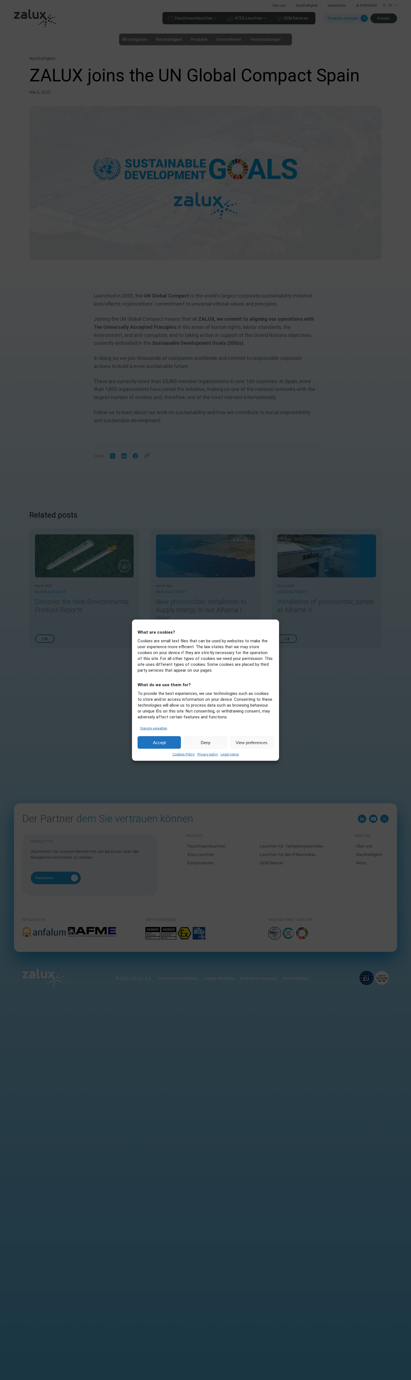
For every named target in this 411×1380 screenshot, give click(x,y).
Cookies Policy (184, 754)
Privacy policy (207, 754)
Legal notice (230, 754)
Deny (206, 742)
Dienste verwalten (153, 728)
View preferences (252, 742)
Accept (159, 742)
